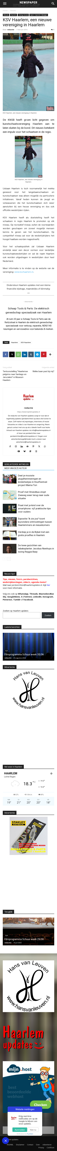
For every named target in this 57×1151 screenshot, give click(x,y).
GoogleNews (13, 596)
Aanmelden (20, 1129)
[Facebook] (5, 354)
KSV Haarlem (26, 342)
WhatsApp (23, 593)
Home (5, 10)
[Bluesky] (25, 451)
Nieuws (13, 10)
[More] (50, 354)
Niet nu (33, 1129)
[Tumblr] (31, 354)
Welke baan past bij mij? (43, 371)
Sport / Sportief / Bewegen (38, 15)
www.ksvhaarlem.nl (23, 272)
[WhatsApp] (18, 354)
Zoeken (48, 615)
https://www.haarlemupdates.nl (28, 412)
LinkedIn (37, 596)
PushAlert (30, 1134)
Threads (33, 593)
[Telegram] (37, 354)
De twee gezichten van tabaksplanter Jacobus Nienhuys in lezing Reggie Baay (36, 548)
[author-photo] (28, 404)
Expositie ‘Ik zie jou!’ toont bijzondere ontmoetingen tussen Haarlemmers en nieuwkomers (35, 521)
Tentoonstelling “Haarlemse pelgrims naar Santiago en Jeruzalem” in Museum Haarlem (15, 375)
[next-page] (9, 559)
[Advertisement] (26, 739)
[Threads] (37, 451)
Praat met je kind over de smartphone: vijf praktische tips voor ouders (34, 508)
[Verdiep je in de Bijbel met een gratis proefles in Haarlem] (10, 535)
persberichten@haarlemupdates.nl (27, 585)
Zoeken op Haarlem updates (15, 610)
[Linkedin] (24, 354)
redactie (10, 30)
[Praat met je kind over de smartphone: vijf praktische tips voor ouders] (10, 508)
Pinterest (7, 599)
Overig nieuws (23, 15)
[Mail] (28, 446)
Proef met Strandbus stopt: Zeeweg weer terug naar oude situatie (33, 495)
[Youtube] (20, 451)
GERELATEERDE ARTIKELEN (16, 464)
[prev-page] (4, 559)
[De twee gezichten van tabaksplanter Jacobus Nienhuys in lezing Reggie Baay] (10, 548)
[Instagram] (17, 446)
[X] (12, 354)
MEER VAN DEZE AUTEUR (15, 468)
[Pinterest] (43, 354)
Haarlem (13, 15)
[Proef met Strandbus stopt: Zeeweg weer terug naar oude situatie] (10, 495)
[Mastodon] (31, 451)
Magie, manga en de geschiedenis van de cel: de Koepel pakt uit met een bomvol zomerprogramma (26, 936)
